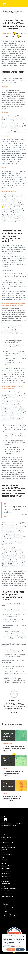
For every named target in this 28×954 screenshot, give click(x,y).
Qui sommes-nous (5, 852)
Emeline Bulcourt (14, 700)
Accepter (11, 949)
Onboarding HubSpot (6, 839)
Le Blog (3, 886)
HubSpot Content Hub (6, 871)
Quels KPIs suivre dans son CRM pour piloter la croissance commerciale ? (14, 799)
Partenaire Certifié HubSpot (7, 854)
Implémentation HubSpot (6, 837)
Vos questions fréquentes (7, 896)
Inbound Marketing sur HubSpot (8, 847)
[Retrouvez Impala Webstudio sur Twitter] (14, 915)
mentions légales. (18, 946)
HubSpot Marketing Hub (6, 865)
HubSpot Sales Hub (5, 868)
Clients (2, 857)
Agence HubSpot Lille (6, 878)
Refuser (20, 949)
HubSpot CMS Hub (5, 873)
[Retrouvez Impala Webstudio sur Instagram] (10, 915)
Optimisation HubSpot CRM (7, 842)
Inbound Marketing (6, 33)
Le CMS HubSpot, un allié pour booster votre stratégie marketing (13, 774)
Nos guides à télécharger (6, 891)
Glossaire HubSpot (5, 893)
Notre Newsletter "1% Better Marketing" (10, 888)
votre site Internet (15, 295)
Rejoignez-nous (4, 860)
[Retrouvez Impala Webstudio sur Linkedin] (6, 915)
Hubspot (5, 768)
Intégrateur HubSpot (5, 881)
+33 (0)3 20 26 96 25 (7, 906)
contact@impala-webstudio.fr (9, 907)
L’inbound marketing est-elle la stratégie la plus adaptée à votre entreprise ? (14, 749)
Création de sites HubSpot (7, 845)
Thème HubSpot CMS (6, 876)
